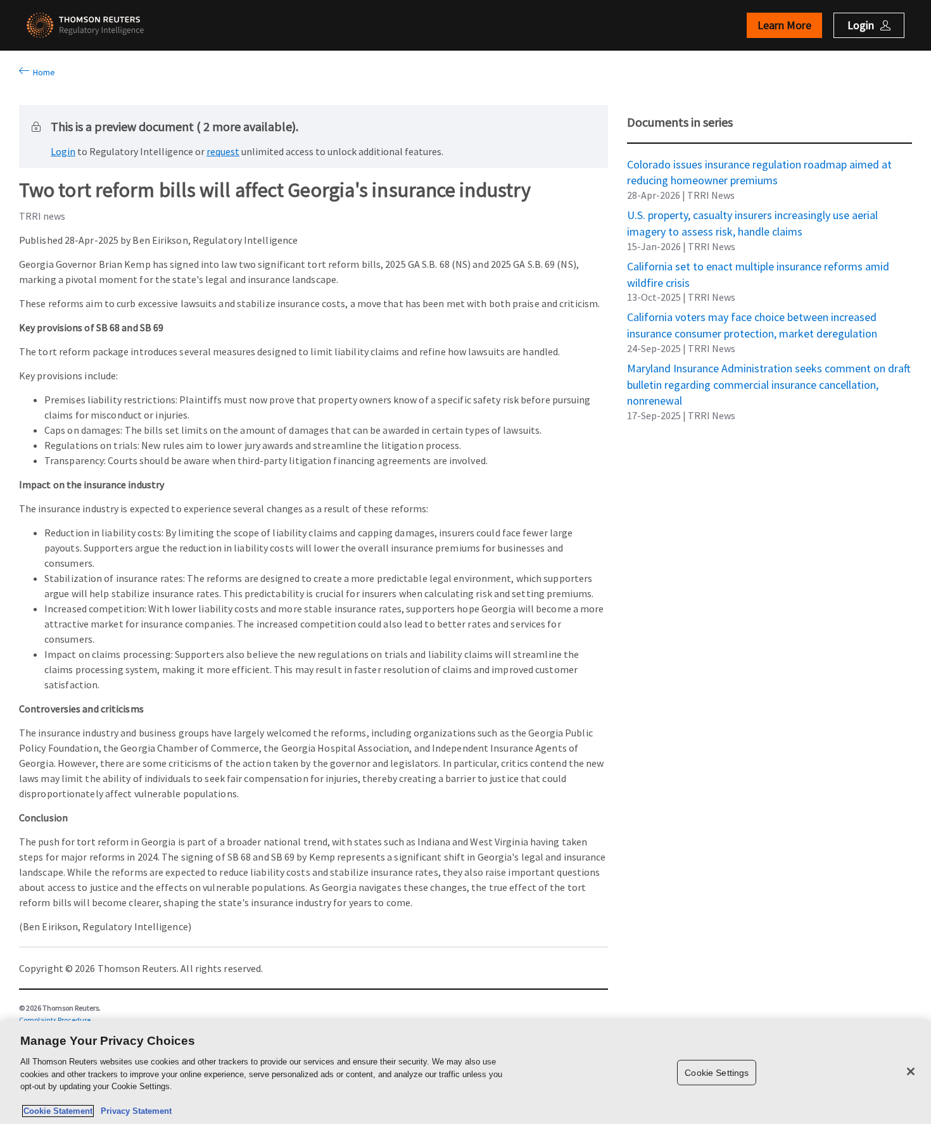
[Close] (911, 1071)
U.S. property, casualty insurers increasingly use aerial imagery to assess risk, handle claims (752, 215)
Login (63, 151)
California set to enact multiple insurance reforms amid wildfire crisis (758, 266)
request (222, 151)
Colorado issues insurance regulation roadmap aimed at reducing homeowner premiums (759, 164)
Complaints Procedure (55, 1020)
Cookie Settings (717, 1072)
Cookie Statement (57, 1111)
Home (42, 72)
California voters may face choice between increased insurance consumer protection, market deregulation (752, 317)
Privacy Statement (134, 1111)
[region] (465, 1072)
